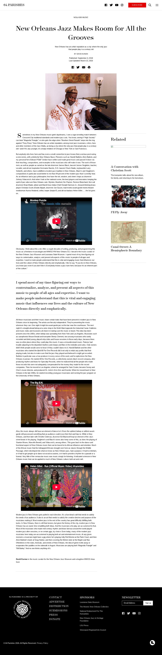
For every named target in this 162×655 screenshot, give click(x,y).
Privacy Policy (42, 643)
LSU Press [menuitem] (84, 625)
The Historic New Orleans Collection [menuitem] (94, 607)
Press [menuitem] (53, 614)
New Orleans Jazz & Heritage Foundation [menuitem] (91, 619)
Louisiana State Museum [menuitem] (89, 602)
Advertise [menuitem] (57, 601)
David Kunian (82, 54)
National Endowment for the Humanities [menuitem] (91, 612)
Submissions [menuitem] (58, 610)
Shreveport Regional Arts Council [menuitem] (93, 630)
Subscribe (137, 5)
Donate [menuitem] (54, 619)
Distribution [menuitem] (59, 606)
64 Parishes (14, 5)
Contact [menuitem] (55, 597)
